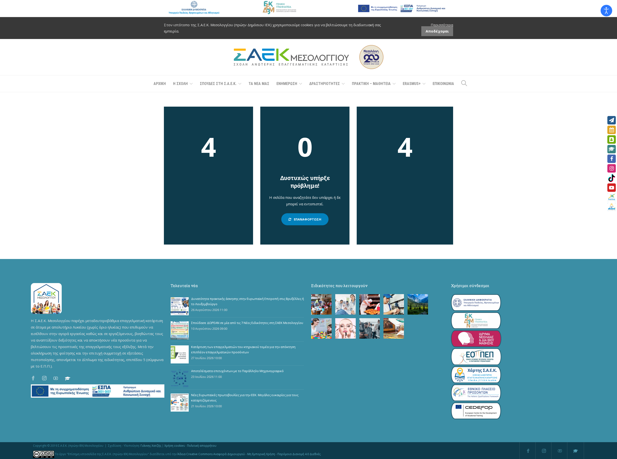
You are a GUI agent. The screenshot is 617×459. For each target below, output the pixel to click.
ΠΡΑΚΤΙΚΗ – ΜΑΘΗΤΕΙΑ (371, 83)
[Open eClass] (611, 149)
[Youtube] (611, 187)
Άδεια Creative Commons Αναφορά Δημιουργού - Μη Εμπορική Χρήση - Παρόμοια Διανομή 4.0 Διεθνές (249, 454)
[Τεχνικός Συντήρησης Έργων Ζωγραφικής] (393, 328)
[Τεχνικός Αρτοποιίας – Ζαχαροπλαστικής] (369, 304)
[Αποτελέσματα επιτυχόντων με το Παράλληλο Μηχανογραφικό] (180, 378)
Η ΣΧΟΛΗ (180, 83)
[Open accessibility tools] (606, 10)
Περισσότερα (442, 24)
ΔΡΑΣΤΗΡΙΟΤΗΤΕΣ (324, 83)
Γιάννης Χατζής (151, 446)
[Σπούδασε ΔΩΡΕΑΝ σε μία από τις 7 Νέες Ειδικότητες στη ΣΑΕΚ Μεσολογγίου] (180, 330)
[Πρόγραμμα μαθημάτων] (611, 130)
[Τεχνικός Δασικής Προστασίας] (418, 304)
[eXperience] (611, 197)
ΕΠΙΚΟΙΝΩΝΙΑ (443, 83)
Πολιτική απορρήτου (201, 446)
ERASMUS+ (412, 83)
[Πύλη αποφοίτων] (611, 207)
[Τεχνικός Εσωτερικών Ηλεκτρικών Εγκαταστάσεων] (393, 304)
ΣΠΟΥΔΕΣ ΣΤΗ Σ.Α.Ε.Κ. (218, 83)
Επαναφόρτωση (307, 219)
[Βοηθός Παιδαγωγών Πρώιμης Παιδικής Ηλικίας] (321, 304)
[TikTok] (611, 178)
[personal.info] (611, 139)
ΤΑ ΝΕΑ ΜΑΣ (258, 83)
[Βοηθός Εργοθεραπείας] (321, 328)
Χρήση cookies (174, 446)
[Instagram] (611, 168)
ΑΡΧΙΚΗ (160, 83)
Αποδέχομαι (437, 31)
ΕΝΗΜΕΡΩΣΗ (286, 83)
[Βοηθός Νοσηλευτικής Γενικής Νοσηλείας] (345, 304)
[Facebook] (611, 159)
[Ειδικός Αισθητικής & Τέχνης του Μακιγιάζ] (345, 328)
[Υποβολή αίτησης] (611, 120)
